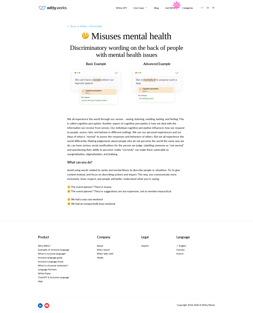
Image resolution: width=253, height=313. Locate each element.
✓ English (181, 246)
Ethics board (103, 250)
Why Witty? (44, 246)
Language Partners (47, 269)
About (100, 246)
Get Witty (170, 8)
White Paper (44, 273)
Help (40, 281)
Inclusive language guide (50, 258)
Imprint (145, 246)
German (180, 250)
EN (202, 8)
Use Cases (139, 8)
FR (213, 8)
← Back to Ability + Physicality (84, 26)
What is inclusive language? (52, 254)
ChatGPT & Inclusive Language (53, 277)
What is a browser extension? (53, 265)
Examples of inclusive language (53, 250)
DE (207, 8)
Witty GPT (121, 8)
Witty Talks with (105, 254)
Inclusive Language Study (50, 262)
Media (100, 258)
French (179, 254)
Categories (187, 8)
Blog (156, 8)
